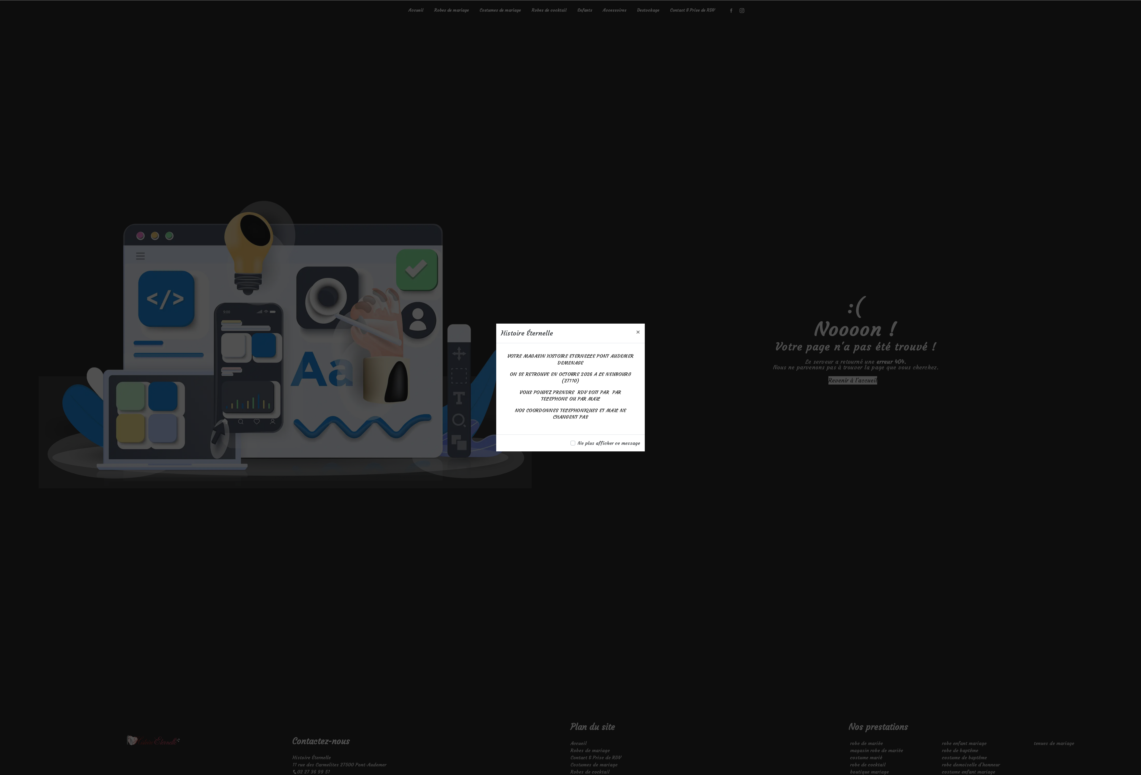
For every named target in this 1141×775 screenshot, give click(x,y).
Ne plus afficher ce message (609, 443)
